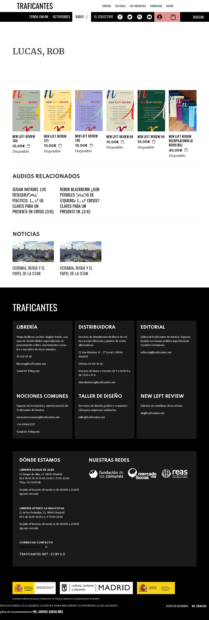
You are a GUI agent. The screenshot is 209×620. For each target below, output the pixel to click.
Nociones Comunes (42, 396)
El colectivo (103, 16)
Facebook (120, 17)
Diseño (169, 6)
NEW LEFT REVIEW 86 (119, 137)
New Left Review (162, 396)
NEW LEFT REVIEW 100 (23, 138)
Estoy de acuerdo (177, 606)
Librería (27, 327)
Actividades (61, 16)
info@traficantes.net (33, 546)
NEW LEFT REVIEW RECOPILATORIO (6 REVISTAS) (181, 140)
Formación (156, 6)
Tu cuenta (159, 17)
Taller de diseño (100, 396)
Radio (80, 16)
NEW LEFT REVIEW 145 (86, 138)
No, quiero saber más (48, 611)
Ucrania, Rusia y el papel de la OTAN (28, 270)
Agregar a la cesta (29, 146)
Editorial (120, 6)
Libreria (106, 6)
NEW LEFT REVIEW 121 (55, 138)
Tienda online (39, 16)
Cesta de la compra (173, 17)
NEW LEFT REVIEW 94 (151, 137)
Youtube (149, 17)
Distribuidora (138, 6)
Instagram (140, 17)
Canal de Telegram (28, 370)
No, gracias (199, 606)
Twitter (130, 17)
